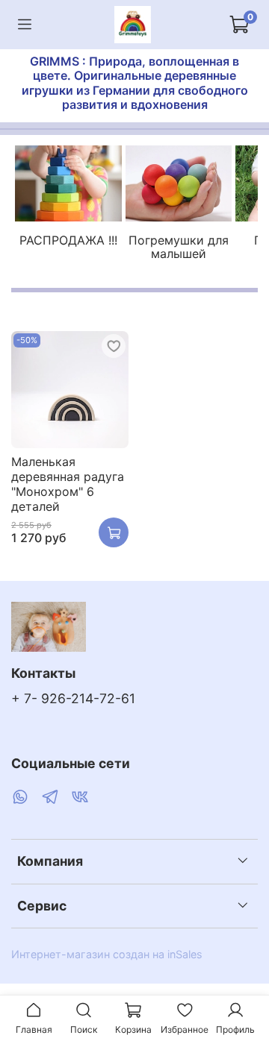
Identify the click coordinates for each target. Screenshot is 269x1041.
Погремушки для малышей (179, 247)
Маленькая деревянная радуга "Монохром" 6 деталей (67, 484)
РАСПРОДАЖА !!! (68, 240)
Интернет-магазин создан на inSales (106, 954)
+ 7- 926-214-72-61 (73, 698)
